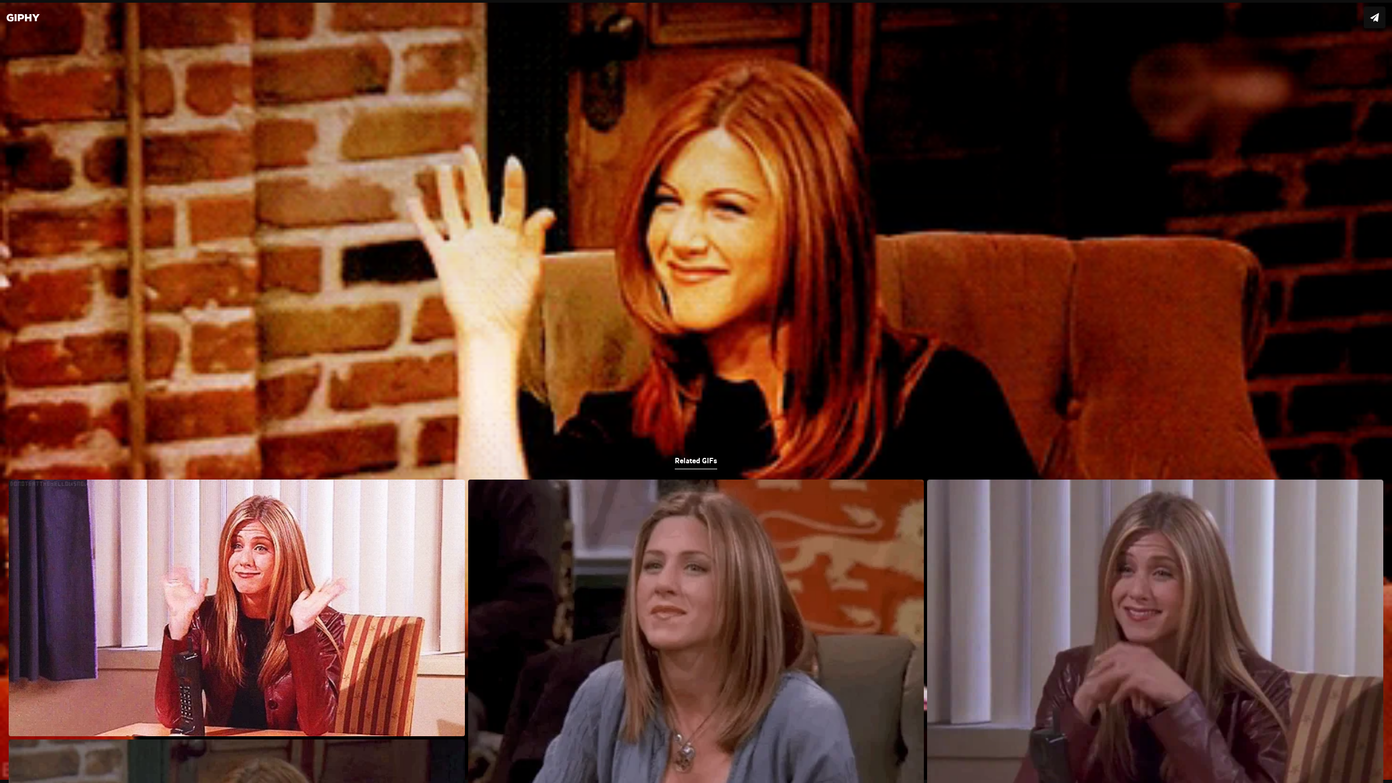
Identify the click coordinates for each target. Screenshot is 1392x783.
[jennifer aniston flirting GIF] (696, 391)
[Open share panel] (1374, 17)
